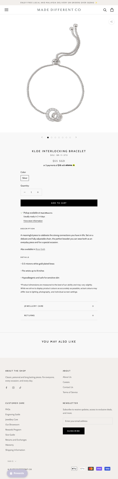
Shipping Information (15, 450)
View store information (33, 221)
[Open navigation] (6, 9)
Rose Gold (40, 249)
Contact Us (68, 387)
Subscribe (73, 431)
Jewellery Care (34, 306)
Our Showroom (12, 424)
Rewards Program (13, 429)
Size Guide (10, 434)
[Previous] (41, 137)
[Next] (76, 137)
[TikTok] (20, 387)
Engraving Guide (12, 414)
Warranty (9, 444)
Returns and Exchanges (16, 439)
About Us (67, 377)
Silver (24, 178)
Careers (66, 382)
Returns (29, 315)
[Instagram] (13, 387)
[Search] (105, 9)
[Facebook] (6, 387)
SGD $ (11, 461)
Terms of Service (70, 392)
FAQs (7, 409)
